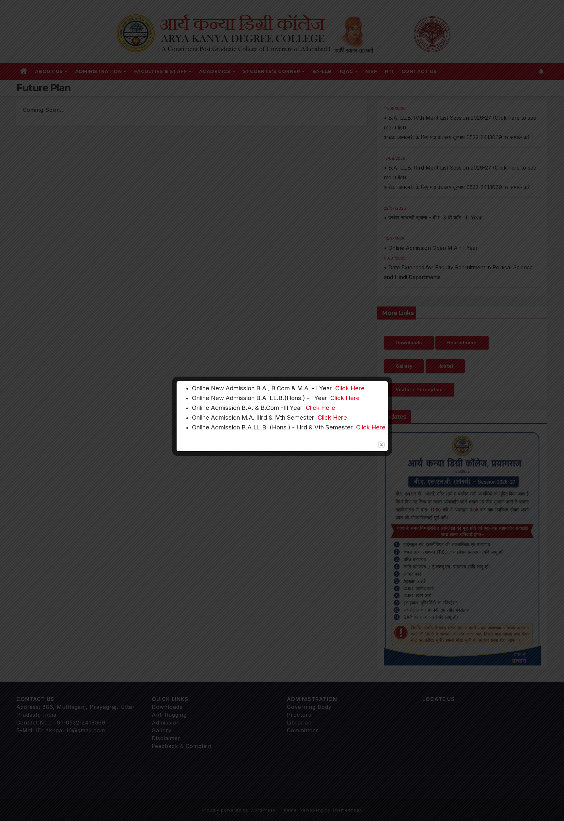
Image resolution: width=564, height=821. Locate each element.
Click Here (350, 388)
